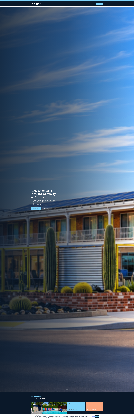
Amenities (68, 3)
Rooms (60, 3)
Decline (92, 416)
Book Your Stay (99, 3)
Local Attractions (74, 3)
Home (57, 3)
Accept (97, 416)
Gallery (64, 3)
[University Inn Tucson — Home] (36, 4)
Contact (80, 3)
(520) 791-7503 (100, 0)
